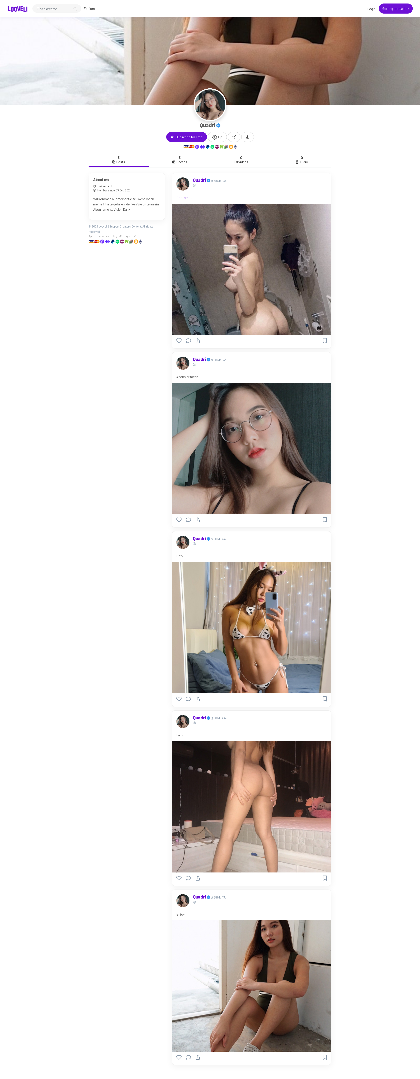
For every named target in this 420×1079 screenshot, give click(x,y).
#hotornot (184, 197)
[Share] (197, 340)
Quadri (200, 180)
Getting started (393, 8)
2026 (95, 226)
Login (371, 9)
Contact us (102, 236)
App (91, 236)
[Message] (234, 137)
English (127, 236)
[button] (247, 137)
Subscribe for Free (188, 137)
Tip (219, 137)
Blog (114, 236)
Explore (89, 8)
